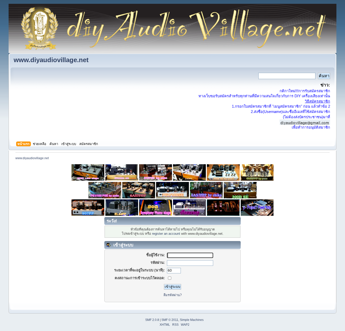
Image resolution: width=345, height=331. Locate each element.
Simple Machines (192, 319)
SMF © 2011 (169, 319)
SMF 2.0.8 (152, 319)
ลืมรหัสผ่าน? (172, 295)
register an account (166, 233)
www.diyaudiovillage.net (51, 59)
